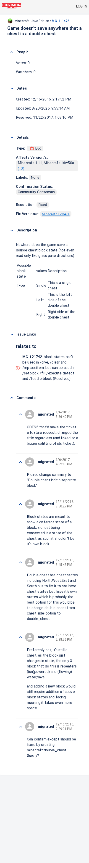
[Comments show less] (11, 397)
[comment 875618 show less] (20, 414)
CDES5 (32, 427)
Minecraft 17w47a (55, 214)
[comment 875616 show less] (20, 504)
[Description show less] (11, 230)
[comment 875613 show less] (20, 726)
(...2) (21, 169)
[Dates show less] (11, 88)
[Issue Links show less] (11, 334)
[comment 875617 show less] (20, 462)
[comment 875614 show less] (20, 637)
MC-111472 (60, 21)
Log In (81, 6)
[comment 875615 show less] (20, 562)
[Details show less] (11, 137)
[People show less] (11, 52)
